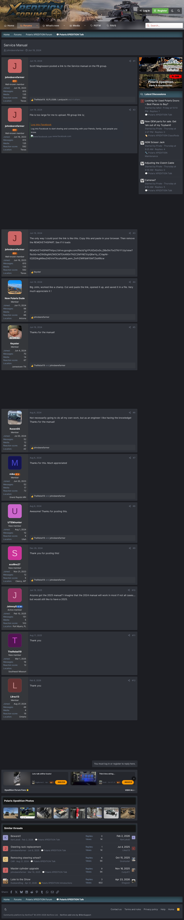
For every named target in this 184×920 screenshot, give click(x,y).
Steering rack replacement (26, 846)
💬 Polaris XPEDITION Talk (47, 839)
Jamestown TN (19, 366)
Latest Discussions (155, 94)
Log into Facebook (41, 124)
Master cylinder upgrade (25, 868)
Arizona (22, 318)
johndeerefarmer (15, 50)
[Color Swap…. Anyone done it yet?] (27, 813)
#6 (134, 412)
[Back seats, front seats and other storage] (94, 813)
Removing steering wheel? (26, 857)
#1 (134, 61)
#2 (134, 109)
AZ (25, 449)
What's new (52, 25)
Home (10, 25)
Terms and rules (132, 909)
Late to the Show (20, 879)
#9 (134, 548)
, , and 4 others (57, 99)
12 (25, 442)
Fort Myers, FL (19, 626)
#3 (134, 233)
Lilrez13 (126, 850)
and (49, 365)
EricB (104, 782)
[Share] (130, 61)
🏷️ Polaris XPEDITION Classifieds (162, 135)
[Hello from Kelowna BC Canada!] (44, 813)
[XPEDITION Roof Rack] (60, 813)
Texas (23, 101)
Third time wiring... (107, 774)
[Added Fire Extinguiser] (77, 813)
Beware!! (16, 836)
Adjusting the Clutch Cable (159, 162)
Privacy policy (151, 909)
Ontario (22, 716)
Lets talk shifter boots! (41, 774)
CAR (13, 861)
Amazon (61, 782)
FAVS (113, 25)
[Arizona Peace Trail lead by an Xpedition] (10, 813)
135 (24, 94)
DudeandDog (17, 883)
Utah (24, 539)
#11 (133, 635)
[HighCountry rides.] (127, 813)
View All (130, 790)
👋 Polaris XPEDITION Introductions (55, 883)
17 (25, 487)
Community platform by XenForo (31, 915)
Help (163, 909)
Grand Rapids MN (17, 497)
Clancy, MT (21, 581)
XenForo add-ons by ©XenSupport (75, 915)
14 (25, 357)
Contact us (116, 909)
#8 (134, 506)
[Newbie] (111, 813)
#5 (134, 327)
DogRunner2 (39, 782)
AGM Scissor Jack (155, 142)
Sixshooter (125, 861)
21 (25, 312)
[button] (172, 11)
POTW (97, 25)
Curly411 (126, 872)
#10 (133, 590)
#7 (134, 457)
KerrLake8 (15, 839)
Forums (27, 25)
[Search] (178, 11)
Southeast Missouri (17, 671)
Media (76, 25)
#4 (134, 282)
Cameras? (150, 180)
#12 (133, 680)
